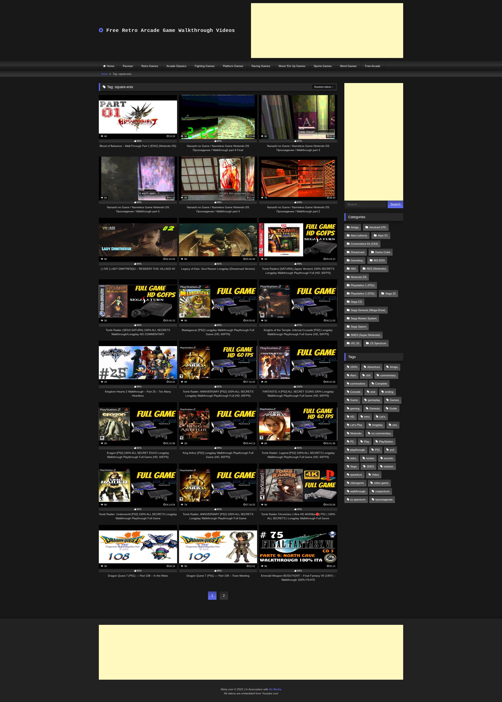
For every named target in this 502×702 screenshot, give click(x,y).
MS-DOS (379, 260)
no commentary (381, 433)
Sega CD (356, 301)
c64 (368, 375)
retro (353, 458)
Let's (382, 416)
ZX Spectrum (378, 343)
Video (375, 474)
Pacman (128, 66)
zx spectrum (357, 499)
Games (394, 400)
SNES (370, 466)
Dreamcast (357, 252)
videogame (357, 482)
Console (355, 391)
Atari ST (383, 235)
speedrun (356, 474)
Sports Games (323, 66)
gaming (354, 408)
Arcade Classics (176, 66)
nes (394, 424)
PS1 (377, 449)
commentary (388, 375)
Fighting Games (205, 66)
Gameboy (357, 260)
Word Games (348, 66)
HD (352, 416)
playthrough (357, 449)
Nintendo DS (358, 277)
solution (388, 466)
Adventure (373, 366)
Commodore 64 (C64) (364, 243)
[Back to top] (490, 690)
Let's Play (356, 424)
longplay (377, 424)
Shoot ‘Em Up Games (291, 66)
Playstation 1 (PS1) (363, 285)
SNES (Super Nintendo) (365, 335)
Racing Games (261, 66)
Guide (393, 408)
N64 (353, 268)
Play (366, 441)
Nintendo (355, 433)
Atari (353, 375)
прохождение (384, 499)
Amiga (355, 227)
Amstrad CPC (377, 227)
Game (354, 400)
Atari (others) (359, 235)
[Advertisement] (327, 30)
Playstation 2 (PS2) (363, 293)
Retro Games (149, 66)
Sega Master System (364, 318)
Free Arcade (372, 66)
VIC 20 (355, 343)
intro (367, 416)
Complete (381, 383)
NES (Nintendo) (376, 268)
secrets (388, 458)
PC (352, 441)
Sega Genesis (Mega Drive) (368, 310)
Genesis (374, 408)
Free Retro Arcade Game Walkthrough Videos (169, 30)
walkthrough (357, 491)
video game (381, 482)
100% (353, 366)
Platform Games (233, 66)
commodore (357, 383)
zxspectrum (382, 491)
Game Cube (382, 252)
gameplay (374, 400)
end (372, 391)
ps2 (392, 449)
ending (389, 391)
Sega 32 (390, 293)
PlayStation (386, 441)
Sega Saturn (358, 326)
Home (110, 66)
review (370, 458)
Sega (353, 466)
